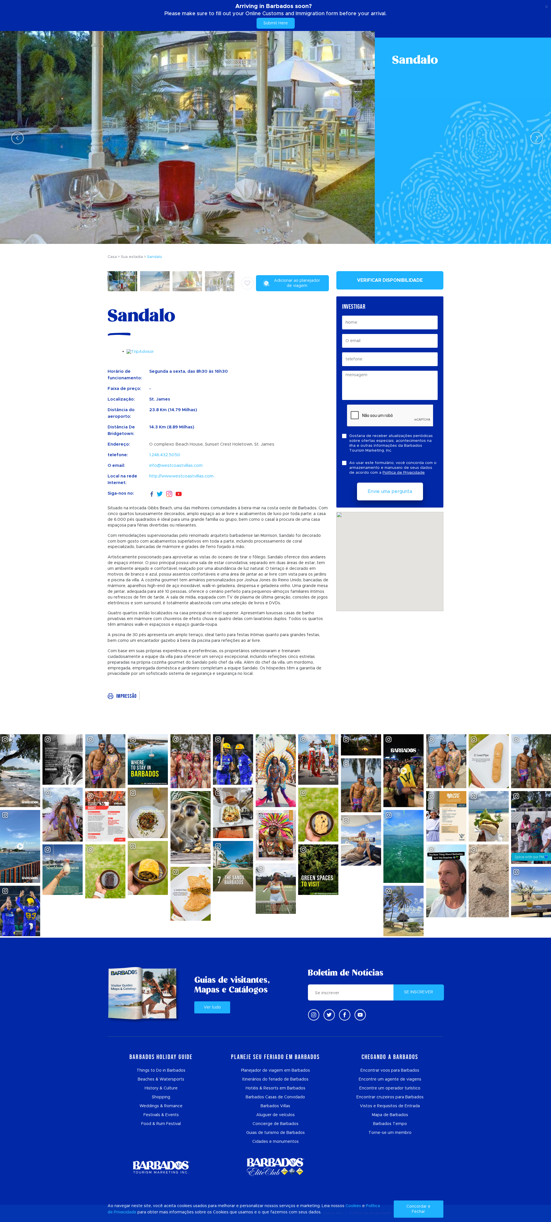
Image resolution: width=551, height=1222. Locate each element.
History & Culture (161, 1088)
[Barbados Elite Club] (275, 1167)
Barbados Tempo (390, 1124)
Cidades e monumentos (275, 1142)
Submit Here (275, 23)
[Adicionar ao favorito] (247, 283)
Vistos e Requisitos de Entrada (390, 1106)
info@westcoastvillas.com (176, 465)
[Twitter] (160, 493)
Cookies (353, 1206)
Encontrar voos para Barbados (389, 1070)
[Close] (546, 5)
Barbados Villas (275, 1106)
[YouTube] (179, 493)
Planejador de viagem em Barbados (275, 1070)
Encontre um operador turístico (389, 1088)
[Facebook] (151, 493)
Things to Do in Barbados (161, 1070)
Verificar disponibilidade (390, 280)
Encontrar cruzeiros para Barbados (390, 1097)
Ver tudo (212, 1007)
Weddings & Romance (161, 1106)
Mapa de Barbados (390, 1115)
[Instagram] (169, 493)
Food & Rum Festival (161, 1124)
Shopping (161, 1097)
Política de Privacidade (404, 473)
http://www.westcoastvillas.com (181, 476)
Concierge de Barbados (275, 1124)
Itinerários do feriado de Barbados (275, 1079)
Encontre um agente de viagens (390, 1079)
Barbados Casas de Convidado (275, 1097)
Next (535, 137)
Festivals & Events (161, 1115)
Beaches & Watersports (161, 1079)
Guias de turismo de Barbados (275, 1133)
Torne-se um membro (390, 1133)
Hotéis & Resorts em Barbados (275, 1088)
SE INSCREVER (418, 992)
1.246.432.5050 (164, 455)
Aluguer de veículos (275, 1115)
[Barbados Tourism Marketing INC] (161, 1167)
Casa (112, 257)
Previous (16, 137)
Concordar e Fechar (418, 1209)
